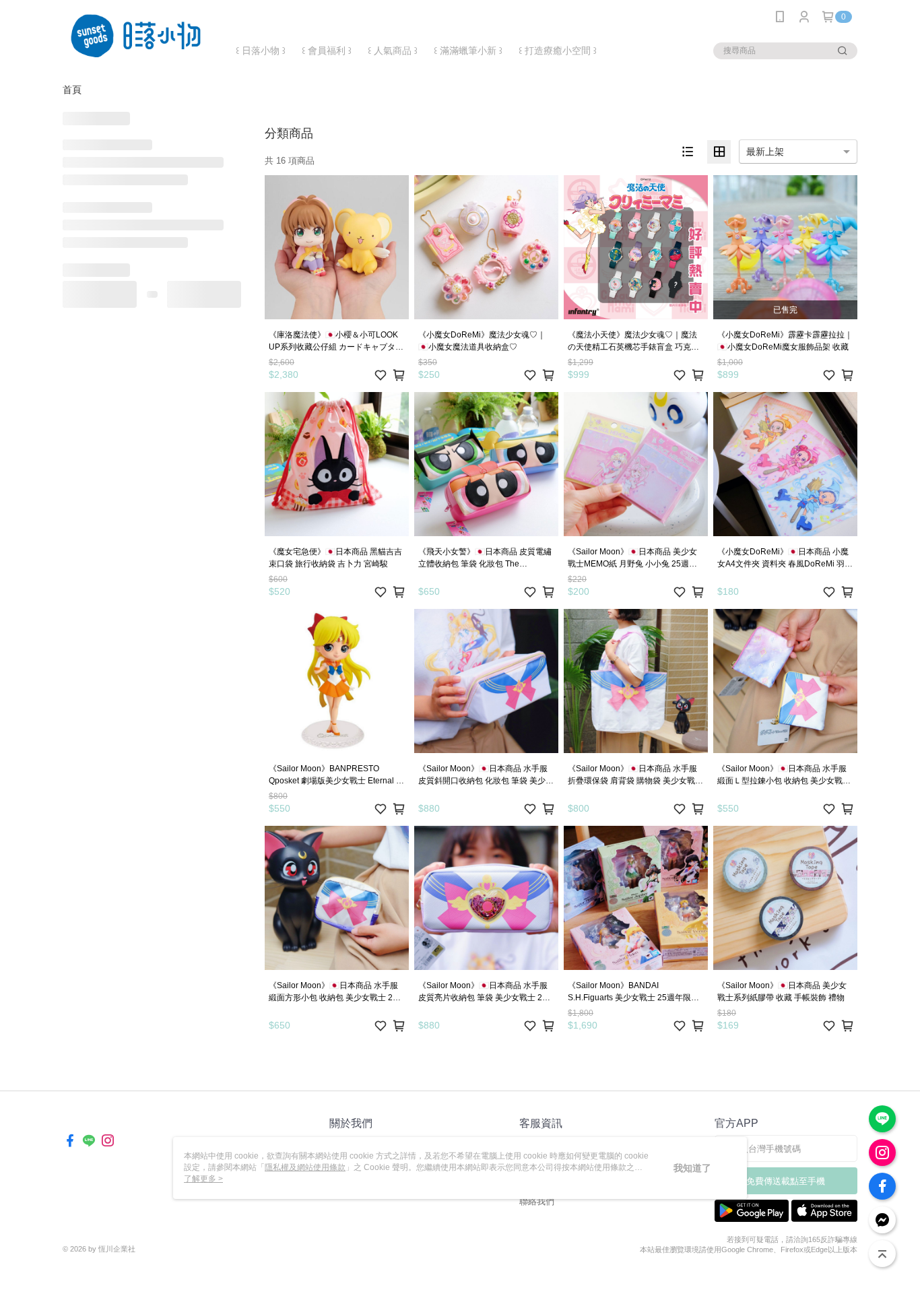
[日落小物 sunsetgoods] (137, 35)
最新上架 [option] (765, 151)
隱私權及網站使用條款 (305, 1167)
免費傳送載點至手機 (785, 1181)
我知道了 (692, 1168)
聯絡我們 (536, 1201)
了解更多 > (203, 1178)
